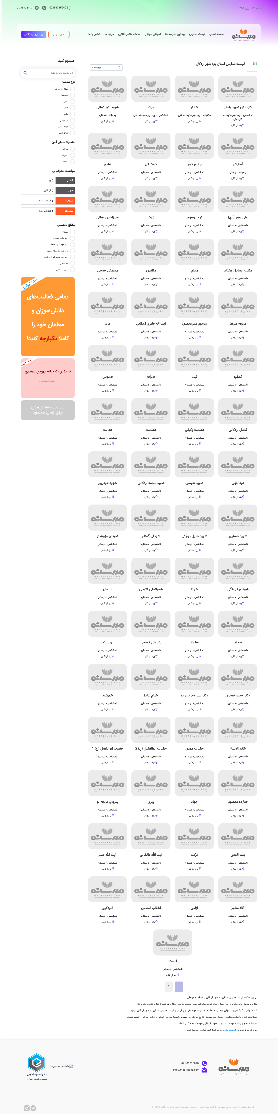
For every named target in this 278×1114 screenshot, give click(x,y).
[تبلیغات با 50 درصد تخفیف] (48, 410)
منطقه (69, 201)
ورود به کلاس (24, 8)
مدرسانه (253, 1024)
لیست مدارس (228, 1030)
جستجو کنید (66, 61)
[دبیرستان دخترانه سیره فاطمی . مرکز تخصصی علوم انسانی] (48, 378)
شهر (70, 191)
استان (70, 180)
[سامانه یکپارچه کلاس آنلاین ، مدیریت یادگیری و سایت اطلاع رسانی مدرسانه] (48, 316)
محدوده (69, 211)
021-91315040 (190, 1063)
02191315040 (58, 8)
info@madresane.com (186, 1070)
